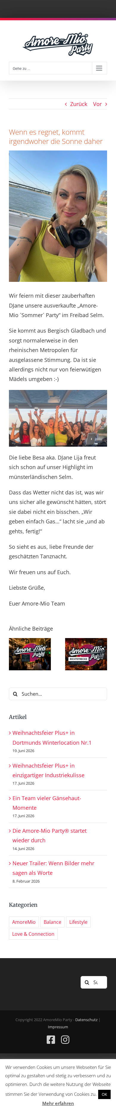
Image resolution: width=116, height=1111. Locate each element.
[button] (13, 654)
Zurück (78, 103)
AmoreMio (24, 922)
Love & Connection (33, 934)
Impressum (58, 1026)
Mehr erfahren (58, 1103)
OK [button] (104, 1094)
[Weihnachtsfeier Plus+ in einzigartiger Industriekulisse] (86, 641)
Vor (97, 103)
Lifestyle (78, 922)
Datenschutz (86, 1019)
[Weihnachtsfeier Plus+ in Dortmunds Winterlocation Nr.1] (30, 641)
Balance (52, 922)
